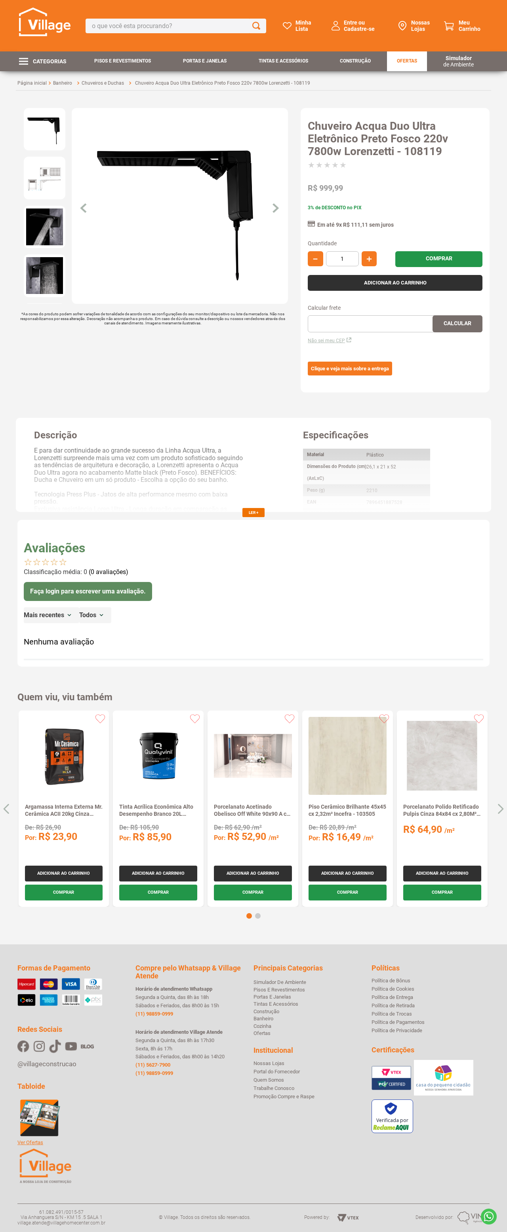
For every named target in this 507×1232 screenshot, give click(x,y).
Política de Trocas (392, 1014)
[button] (350, 368)
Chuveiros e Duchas (103, 83)
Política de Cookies (393, 989)
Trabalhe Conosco (274, 1088)
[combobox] (176, 26)
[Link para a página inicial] (32, 83)
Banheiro (62, 83)
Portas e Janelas (205, 61)
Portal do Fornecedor (277, 1072)
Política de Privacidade (397, 1030)
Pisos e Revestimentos (122, 61)
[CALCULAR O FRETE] (457, 323)
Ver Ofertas (30, 1142)
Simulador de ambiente (280, 982)
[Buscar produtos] (257, 26)
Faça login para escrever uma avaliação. (88, 591)
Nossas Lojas (420, 25)
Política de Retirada (393, 1005)
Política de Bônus (391, 981)
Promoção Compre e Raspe (284, 1096)
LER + (253, 512)
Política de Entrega (392, 997)
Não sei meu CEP (326, 340)
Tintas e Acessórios (283, 61)
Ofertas (407, 61)
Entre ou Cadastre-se (359, 25)
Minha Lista (303, 25)
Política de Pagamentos (398, 1022)
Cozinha (262, 1026)
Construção (355, 61)
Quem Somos (269, 1080)
